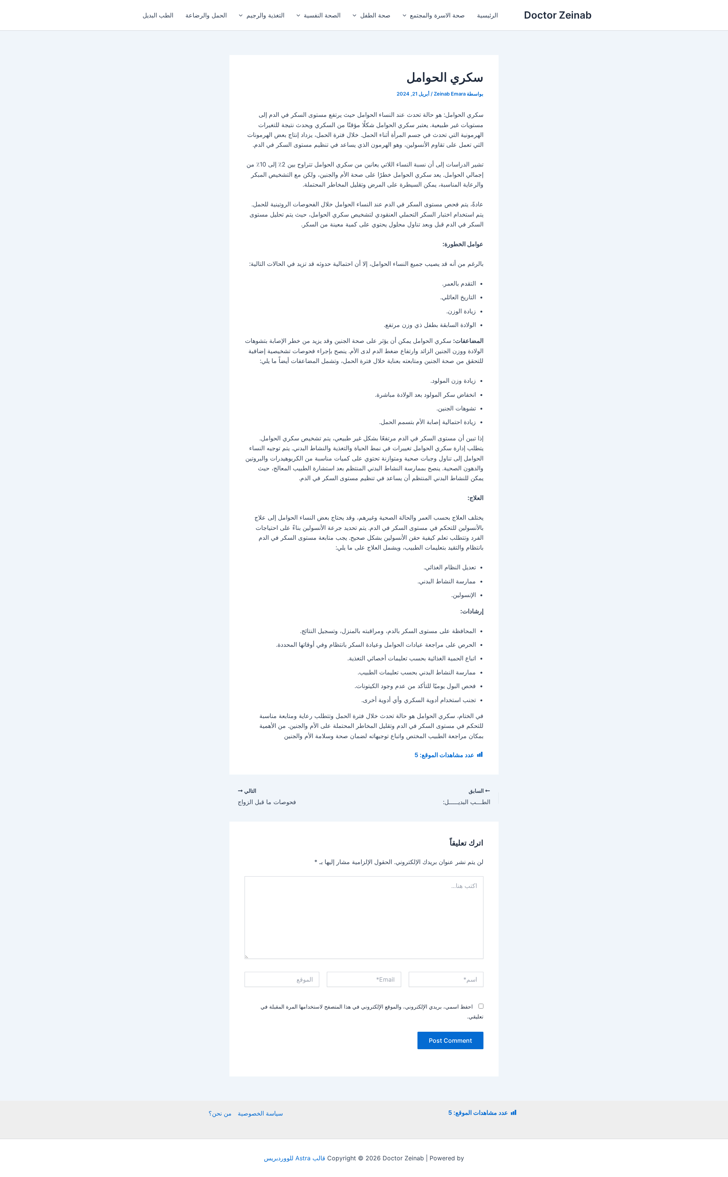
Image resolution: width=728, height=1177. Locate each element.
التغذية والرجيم (265, 15)
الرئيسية (487, 15)
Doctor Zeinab (558, 15)
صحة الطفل (375, 15)
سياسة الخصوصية (260, 1113)
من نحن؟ (220, 1113)
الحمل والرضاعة (206, 15)
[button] (406, 15)
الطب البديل (158, 15)
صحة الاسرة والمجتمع (437, 15)
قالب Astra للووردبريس (294, 1158)
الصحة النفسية (322, 15)
